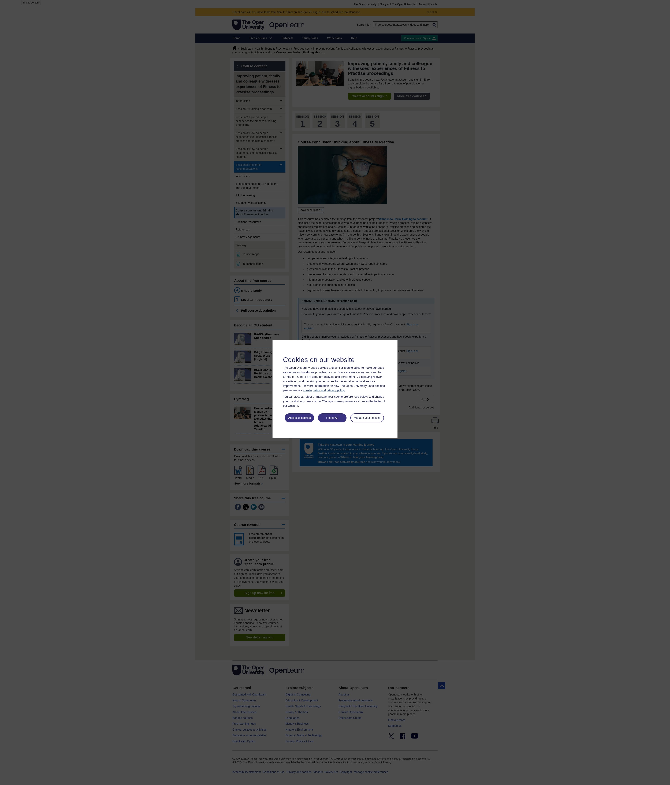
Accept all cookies (299, 417)
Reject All (332, 417)
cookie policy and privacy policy (324, 390)
